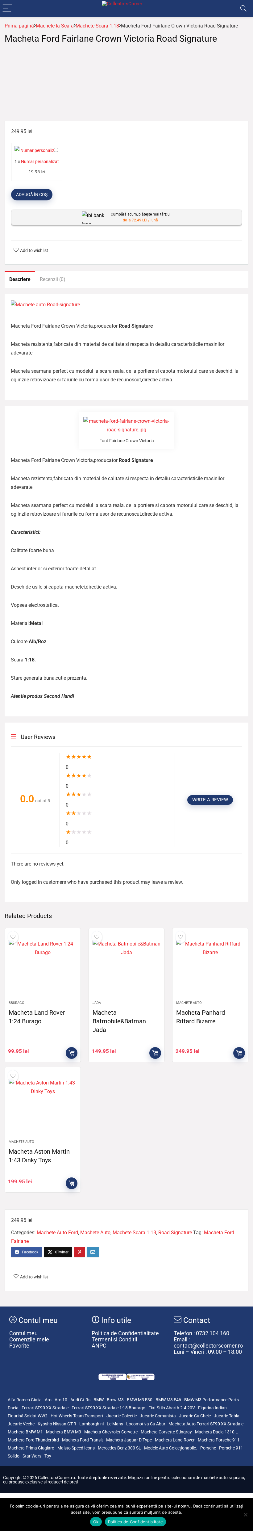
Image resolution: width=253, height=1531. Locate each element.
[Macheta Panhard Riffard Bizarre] (210, 967)
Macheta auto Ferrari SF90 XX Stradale (205, 1423)
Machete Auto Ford (57, 1232)
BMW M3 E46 (168, 1399)
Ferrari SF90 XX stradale (45, 1407)
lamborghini (91, 1423)
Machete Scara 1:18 (97, 26)
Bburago (16, 1003)
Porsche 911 (231, 1447)
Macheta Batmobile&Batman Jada (119, 1021)
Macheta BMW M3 (63, 1431)
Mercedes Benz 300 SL (119, 1447)
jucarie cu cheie (195, 1415)
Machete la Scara (55, 26)
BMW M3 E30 (139, 1399)
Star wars (32, 1455)
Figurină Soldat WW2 (28, 1415)
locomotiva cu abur (145, 1423)
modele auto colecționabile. (170, 1447)
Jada (97, 1003)
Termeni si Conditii (114, 1339)
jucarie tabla (226, 1415)
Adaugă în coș (32, 194)
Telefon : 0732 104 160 (201, 1333)
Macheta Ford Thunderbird (33, 1439)
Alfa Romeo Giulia (25, 1399)
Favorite (19, 1346)
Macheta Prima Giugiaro (31, 1447)
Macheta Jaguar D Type (129, 1439)
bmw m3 (115, 1399)
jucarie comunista (158, 1415)
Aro (48, 1399)
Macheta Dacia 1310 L (216, 1431)
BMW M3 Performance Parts (211, 1399)
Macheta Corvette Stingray (166, 1431)
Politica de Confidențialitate (135, 1521)
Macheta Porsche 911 (219, 1439)
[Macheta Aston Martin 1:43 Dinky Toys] (43, 1106)
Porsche (208, 1447)
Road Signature (175, 1232)
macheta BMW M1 (25, 1431)
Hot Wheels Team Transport (77, 1415)
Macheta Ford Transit (82, 1439)
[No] (245, 1515)
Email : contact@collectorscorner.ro (208, 1342)
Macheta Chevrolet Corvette (111, 1431)
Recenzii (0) (52, 279)
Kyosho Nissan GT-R (57, 1423)
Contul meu (23, 1333)
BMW (98, 1399)
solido (13, 1455)
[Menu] (7, 8)
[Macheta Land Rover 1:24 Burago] (43, 967)
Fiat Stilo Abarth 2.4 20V (171, 1407)
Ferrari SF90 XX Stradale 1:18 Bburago (108, 1407)
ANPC (99, 1346)
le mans (115, 1423)
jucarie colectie (121, 1415)
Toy (47, 1455)
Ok (96, 1521)
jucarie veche (21, 1423)
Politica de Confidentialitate (125, 1333)
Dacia (13, 1407)
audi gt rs (80, 1399)
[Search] (243, 8)
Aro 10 (61, 1399)
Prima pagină (19, 26)
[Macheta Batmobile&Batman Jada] (127, 967)
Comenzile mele (29, 1339)
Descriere (20, 279)
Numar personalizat (40, 161)
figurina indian (212, 1407)
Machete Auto (189, 1003)
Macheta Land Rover (175, 1439)
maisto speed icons (76, 1447)
